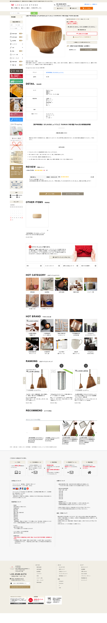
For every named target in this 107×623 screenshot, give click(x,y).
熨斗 (28, 265)
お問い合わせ (87, 4)
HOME (11, 446)
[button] (24, 380)
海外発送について (63, 575)
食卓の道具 (39, 567)
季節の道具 (39, 582)
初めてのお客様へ (85, 265)
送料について (62, 569)
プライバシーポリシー (86, 575)
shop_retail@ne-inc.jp (17, 578)
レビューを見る (89, 49)
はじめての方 (62, 567)
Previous (27, 37)
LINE (19, 197)
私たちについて (84, 567)
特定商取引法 (84, 578)
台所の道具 (39, 569)
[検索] (21, 28)
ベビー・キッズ (40, 580)
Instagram (14, 195)
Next (64, 37)
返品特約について (72, 49)
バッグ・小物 (39, 578)
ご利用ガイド (94, 4)
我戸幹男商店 (28, 446)
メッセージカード (49, 265)
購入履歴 (13, 17)
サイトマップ (84, 580)
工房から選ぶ (15, 446)
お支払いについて (63, 571)
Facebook (20, 195)
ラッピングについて (63, 573)
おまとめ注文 (84, 573)
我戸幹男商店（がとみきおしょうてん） (55, 72)
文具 (38, 575)
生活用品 (38, 571)
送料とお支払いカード (68, 265)
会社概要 (83, 569)
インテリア (39, 573)
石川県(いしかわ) (22, 446)
